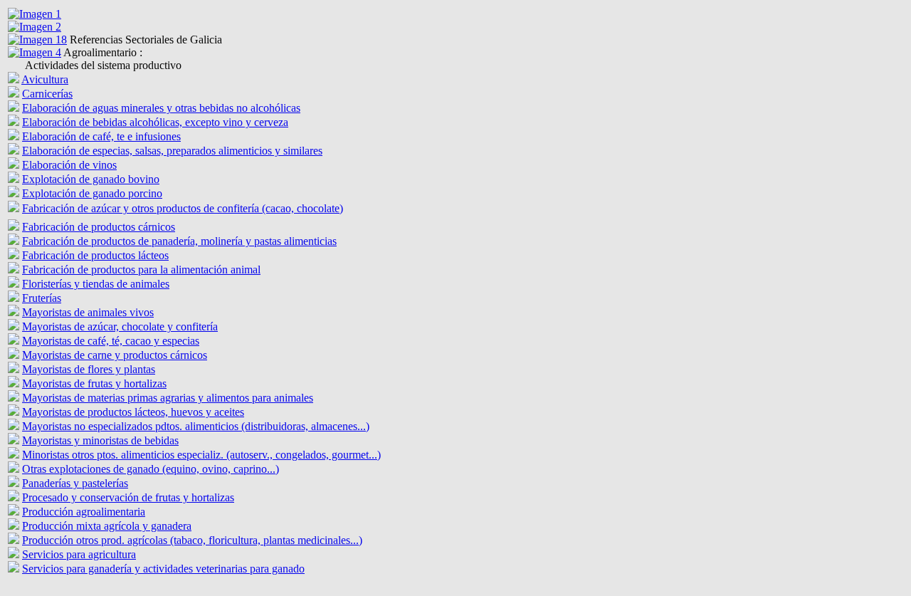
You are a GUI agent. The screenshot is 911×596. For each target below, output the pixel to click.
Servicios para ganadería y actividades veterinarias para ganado (163, 569)
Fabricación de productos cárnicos (98, 227)
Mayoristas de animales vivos (88, 312)
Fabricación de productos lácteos (95, 255)
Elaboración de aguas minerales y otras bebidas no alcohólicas (161, 108)
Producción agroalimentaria (83, 512)
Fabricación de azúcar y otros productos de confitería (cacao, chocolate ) (182, 208)
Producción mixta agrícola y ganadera (106, 526)
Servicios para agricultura (79, 554)
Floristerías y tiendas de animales (95, 284)
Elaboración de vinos (69, 165)
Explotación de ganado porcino (92, 193)
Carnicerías (47, 94)
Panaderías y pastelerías (75, 483)
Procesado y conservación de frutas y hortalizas (128, 497)
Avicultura (44, 79)
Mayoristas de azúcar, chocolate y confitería (120, 326)
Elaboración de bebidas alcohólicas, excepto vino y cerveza (155, 122)
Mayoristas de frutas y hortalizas (94, 383)
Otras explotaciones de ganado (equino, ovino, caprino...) (150, 469)
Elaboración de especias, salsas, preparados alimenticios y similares (172, 151)
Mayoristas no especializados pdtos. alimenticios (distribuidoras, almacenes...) (195, 426)
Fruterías (41, 298)
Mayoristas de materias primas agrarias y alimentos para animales (167, 398)
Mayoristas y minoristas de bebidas (100, 440)
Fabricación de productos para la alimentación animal (141, 269)
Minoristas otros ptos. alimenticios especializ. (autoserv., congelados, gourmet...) (201, 455)
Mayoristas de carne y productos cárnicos (114, 355)
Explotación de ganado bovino (90, 179)
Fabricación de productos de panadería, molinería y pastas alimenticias (179, 241)
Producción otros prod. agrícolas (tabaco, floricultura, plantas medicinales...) (192, 540)
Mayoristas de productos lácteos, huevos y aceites (133, 412)
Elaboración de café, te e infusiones (101, 136)
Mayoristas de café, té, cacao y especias (110, 341)
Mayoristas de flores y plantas (88, 369)
